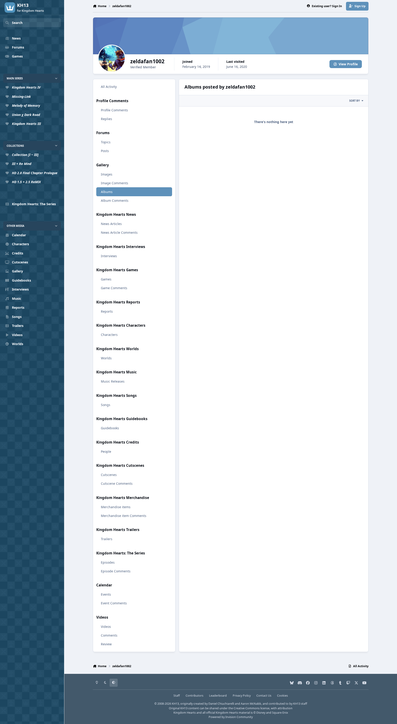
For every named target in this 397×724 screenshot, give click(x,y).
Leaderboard (218, 696)
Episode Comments (115, 571)
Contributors (194, 696)
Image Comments (114, 183)
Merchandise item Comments (123, 515)
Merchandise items (115, 507)
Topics (106, 142)
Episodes (108, 562)
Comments (109, 635)
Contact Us (263, 696)
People (106, 451)
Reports (107, 311)
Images (106, 174)
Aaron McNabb (251, 704)
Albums (107, 192)
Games (106, 279)
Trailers (106, 539)
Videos (106, 626)
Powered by (231, 717)
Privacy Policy (242, 696)
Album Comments (114, 200)
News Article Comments (119, 232)
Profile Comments (114, 110)
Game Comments (114, 288)
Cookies (282, 696)
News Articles (111, 224)
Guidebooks (110, 428)
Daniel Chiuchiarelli (221, 704)
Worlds (106, 358)
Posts (105, 151)
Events (106, 594)
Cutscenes (109, 475)
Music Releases (113, 381)
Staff (176, 696)
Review (106, 644)
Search (17, 22)
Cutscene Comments (117, 483)
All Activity (109, 86)
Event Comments (114, 603)
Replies (106, 119)
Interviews (109, 256)
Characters (109, 334)
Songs (105, 405)
